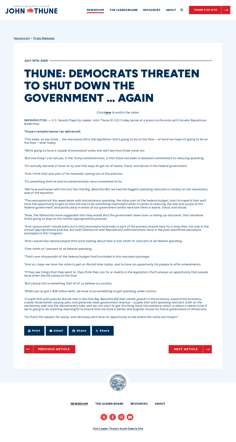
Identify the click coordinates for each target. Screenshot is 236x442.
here (107, 112)
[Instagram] (121, 417)
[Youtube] (130, 417)
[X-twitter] (104, 417)
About (171, 10)
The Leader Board (124, 10)
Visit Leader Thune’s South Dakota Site (118, 428)
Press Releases (44, 38)
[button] (34, 331)
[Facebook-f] (112, 417)
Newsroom (95, 10)
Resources (151, 10)
